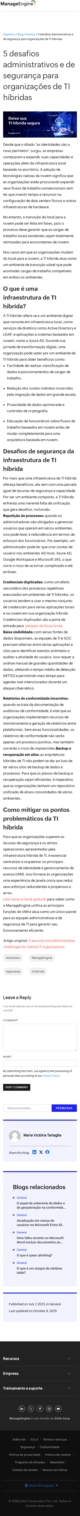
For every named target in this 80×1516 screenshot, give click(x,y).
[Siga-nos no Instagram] (49, 1409)
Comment (10, 1020)
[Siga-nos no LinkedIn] (22, 1409)
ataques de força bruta (43, 626)
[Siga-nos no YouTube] (58, 1409)
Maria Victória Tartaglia (42, 1135)
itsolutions (13, 957)
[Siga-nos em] (31, 1409)
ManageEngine (42, 957)
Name (7, 1056)
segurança (13, 971)
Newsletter (57, 1462)
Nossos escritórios (55, 1470)
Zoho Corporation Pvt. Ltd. (39, 1501)
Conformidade (49, 1447)
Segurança (27, 1447)
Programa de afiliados (30, 1462)
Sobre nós (19, 1439)
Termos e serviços (55, 1439)
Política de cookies (58, 1454)
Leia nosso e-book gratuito (24, 899)
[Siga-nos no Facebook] (40, 1409)
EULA (34, 1439)
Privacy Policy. (52, 1075)
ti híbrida (38, 971)
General (55, 1304)
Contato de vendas (25, 1470)
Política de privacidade (25, 1454)
